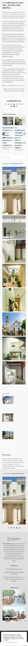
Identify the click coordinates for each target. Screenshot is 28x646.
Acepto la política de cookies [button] (11, 642)
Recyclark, (21, 466)
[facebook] (8, 527)
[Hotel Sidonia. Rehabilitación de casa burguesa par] (14, 275)
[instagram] (11, 527)
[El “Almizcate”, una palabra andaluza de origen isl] (14, 178)
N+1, (15, 464)
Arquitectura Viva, (17, 459)
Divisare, (20, 461)
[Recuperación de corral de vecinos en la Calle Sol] (8, 400)
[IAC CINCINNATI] (14, 597)
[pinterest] (14, 527)
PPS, (17, 466)
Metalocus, (11, 464)
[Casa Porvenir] (8, 417)
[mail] (19, 527)
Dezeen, (16, 461)
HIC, (3, 462)
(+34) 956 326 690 (10, 572)
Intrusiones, (8, 462)
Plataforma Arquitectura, (9, 466)
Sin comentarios (5, 149)
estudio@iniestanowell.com (14, 569)
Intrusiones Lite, (16, 462)
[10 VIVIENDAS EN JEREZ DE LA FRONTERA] (14, 614)
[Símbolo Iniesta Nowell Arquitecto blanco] (4, 2)
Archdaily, (9, 459)
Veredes (13, 468)
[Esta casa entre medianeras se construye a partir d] (14, 203)
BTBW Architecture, (8, 461)
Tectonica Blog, (6, 468)
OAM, (18, 464)
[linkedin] (16, 527)
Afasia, (4, 459)
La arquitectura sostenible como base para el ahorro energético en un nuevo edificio (20, 138)
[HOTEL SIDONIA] (8, 435)
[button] (3, 134)
